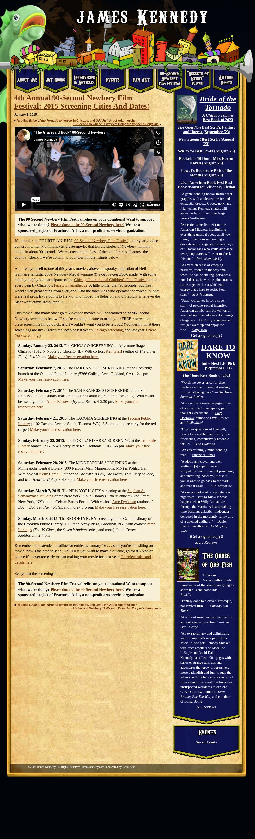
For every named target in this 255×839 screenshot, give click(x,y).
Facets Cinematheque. (71, 285)
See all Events (206, 742)
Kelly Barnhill (50, 474)
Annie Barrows (58, 401)
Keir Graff (114, 351)
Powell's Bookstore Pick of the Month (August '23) (206, 172)
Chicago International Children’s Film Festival (110, 280)
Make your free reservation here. (73, 357)
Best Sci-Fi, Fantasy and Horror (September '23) (206, 129)
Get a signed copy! (206, 335)
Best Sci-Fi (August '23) (206, 141)
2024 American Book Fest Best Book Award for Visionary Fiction (206, 184)
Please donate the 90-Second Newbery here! (87, 225)
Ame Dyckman (124, 502)
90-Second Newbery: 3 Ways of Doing (116, 124)
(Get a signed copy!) (206, 536)
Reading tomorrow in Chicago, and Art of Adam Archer (77, 120)
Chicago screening (108, 330)
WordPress (128, 767)
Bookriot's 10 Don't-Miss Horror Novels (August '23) (206, 160)
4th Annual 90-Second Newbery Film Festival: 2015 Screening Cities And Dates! (81, 102)
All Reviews (206, 707)
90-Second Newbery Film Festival (101, 241)
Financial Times (203, 455)
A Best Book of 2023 (218, 117)
